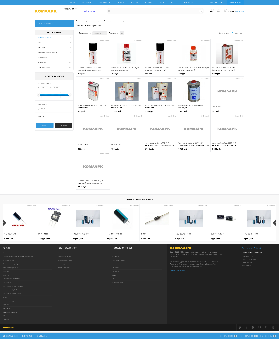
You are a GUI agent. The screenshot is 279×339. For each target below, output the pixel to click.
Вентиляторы (7, 308)
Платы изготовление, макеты (47, 52)
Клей (39, 42)
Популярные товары (64, 256)
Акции (162, 2)
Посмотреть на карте (177, 270)
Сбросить (63, 125)
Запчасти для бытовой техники (13, 286)
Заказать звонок (236, 2)
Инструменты (7, 275)
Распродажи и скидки (65, 260)
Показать (45, 125)
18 (70, 57)
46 (70, 67)
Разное (5, 316)
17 (70, 47)
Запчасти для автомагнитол (12, 293)
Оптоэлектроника (8, 260)
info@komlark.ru (89, 11)
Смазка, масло (42, 57)
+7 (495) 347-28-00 (27, 336)
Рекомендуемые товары (66, 264)
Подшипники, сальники (10, 312)
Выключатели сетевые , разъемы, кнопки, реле (18, 256)
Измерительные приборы (11, 264)
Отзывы (121, 2)
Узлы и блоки (7, 319)
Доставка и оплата (104, 2)
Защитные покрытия (44, 37)
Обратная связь (11, 336)
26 (70, 62)
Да (43, 108)
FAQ (172, 2)
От (38, 88)
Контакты (134, 2)
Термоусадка (42, 62)
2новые (5, 297)
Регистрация (219, 2)
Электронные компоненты (11, 253)
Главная (73, 2)
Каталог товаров (45, 23)
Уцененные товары (64, 267)
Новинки (60, 253)
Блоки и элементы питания (11, 279)
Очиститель (41, 47)
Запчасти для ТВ (8, 282)
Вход (211, 2)
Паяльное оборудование (10, 267)
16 (70, 37)
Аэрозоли (6, 304)
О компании (87, 2)
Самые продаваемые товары (139, 199)
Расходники (6, 271)
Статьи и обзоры (187, 2)
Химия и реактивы (44, 67)
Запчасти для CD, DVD (10, 290)
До (51, 88)
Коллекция (149, 2)
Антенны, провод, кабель (10, 301)
